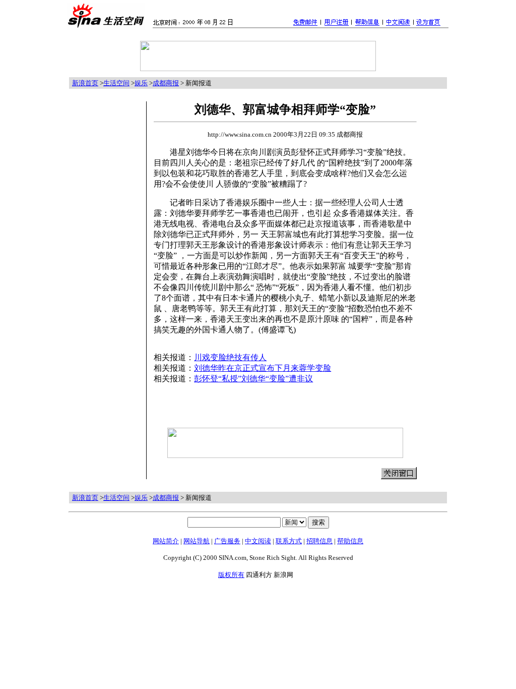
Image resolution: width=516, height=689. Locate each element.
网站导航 (196, 541)
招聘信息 (319, 541)
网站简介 (166, 541)
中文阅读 (258, 541)
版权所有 (231, 575)
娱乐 (141, 83)
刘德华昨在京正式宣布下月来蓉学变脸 (262, 368)
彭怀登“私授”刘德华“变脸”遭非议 (253, 378)
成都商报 (166, 83)
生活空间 (116, 83)
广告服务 (227, 541)
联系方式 (289, 541)
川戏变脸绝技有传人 (230, 357)
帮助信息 (350, 541)
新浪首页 (85, 83)
